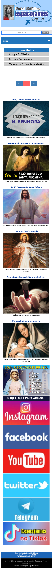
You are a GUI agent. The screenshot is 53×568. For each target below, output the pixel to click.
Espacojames (34, 565)
